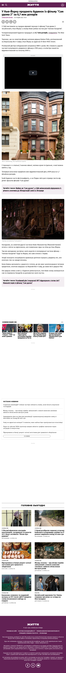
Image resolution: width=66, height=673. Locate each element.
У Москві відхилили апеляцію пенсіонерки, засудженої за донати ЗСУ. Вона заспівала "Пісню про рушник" (16, 533)
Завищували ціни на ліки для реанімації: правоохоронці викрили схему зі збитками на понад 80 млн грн (29, 417)
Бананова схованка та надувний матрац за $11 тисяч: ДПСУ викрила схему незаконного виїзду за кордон (16, 598)
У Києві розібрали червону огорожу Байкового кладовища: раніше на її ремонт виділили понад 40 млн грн (49, 532)
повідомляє (52, 33)
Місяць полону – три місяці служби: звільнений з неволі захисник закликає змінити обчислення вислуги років (30, 411)
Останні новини (10, 401)
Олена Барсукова (7, 17)
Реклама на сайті (12, 631)
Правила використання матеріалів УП (48, 631)
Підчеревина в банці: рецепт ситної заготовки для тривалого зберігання (29, 432)
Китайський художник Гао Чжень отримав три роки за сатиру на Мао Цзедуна (48, 597)
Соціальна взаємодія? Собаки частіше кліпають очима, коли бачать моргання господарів (31, 405)
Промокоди (43, 633)
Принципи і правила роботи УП (28, 633)
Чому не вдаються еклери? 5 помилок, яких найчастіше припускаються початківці (32, 422)
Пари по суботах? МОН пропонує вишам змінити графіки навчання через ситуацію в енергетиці (29, 427)
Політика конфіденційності (26, 631)
